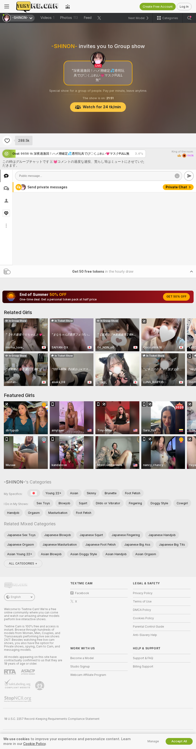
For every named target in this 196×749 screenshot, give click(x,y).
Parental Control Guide (148, 626)
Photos (69, 18)
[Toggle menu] (6, 6)
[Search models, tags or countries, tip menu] (189, 18)
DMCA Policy (142, 610)
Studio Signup (80, 666)
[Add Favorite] (7, 140)
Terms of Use (142, 601)
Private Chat (176, 187)
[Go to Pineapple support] (40, 685)
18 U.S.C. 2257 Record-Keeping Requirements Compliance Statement (51, 719)
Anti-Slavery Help (145, 635)
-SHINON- (14, 481)
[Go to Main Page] (37, 6)
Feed (88, 18)
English (16, 597)
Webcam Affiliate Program (88, 675)
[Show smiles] (177, 176)
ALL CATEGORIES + (23, 563)
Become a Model (82, 658)
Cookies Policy (143, 618)
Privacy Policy (142, 593)
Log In (184, 6)
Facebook (82, 593)
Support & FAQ (143, 658)
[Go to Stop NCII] (18, 699)
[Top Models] (67, 6)
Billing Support (143, 666)
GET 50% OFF (176, 296)
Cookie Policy (34, 744)
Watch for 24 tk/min (102, 107)
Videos (47, 18)
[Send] (189, 176)
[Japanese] (33, 493)
